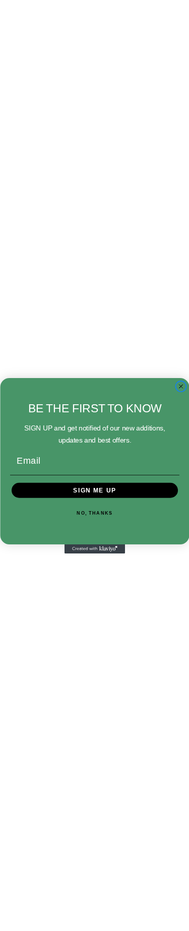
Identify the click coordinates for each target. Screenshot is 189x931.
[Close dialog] (180, 386)
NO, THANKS (94, 513)
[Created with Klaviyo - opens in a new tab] (95, 548)
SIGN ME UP (94, 490)
